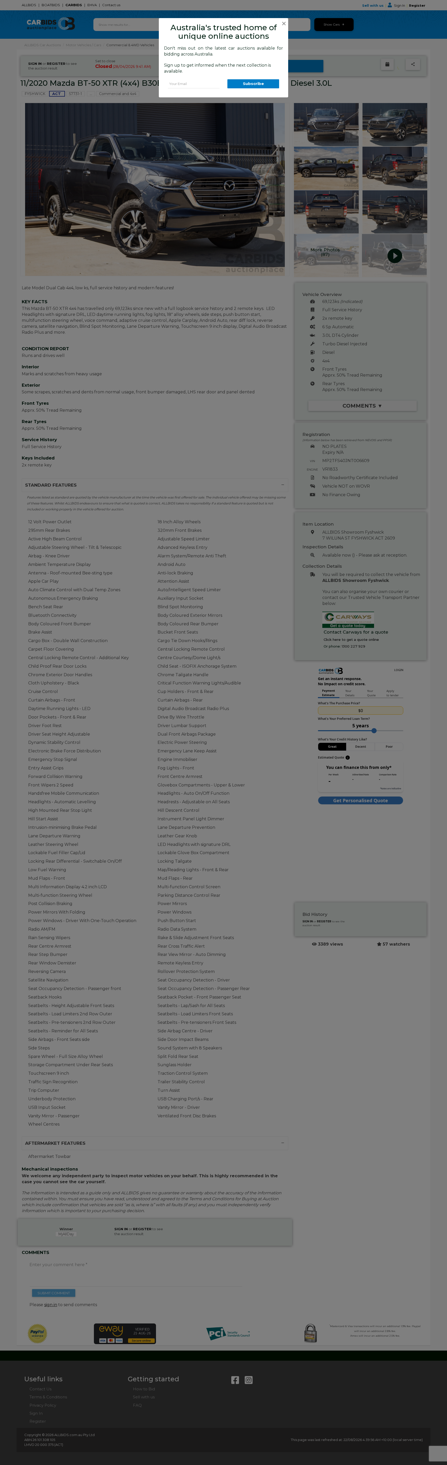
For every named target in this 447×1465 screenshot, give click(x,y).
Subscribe (253, 83)
